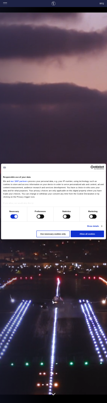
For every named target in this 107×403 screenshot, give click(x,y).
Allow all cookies (87, 234)
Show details (93, 226)
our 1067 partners (19, 181)
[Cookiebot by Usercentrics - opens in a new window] (92, 168)
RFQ (102, 3)
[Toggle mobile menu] (5, 3)
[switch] (40, 216)
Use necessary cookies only (53, 234)
